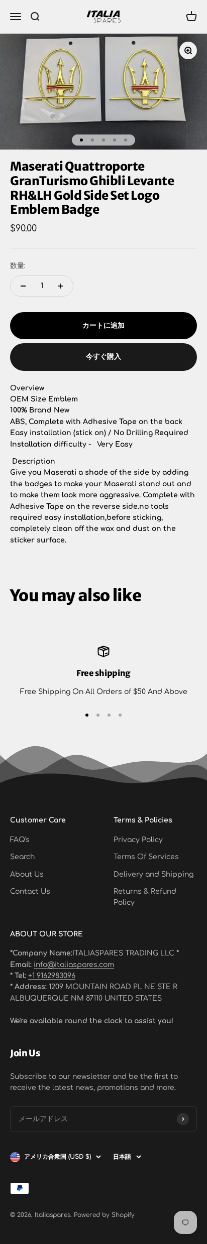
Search (22, 857)
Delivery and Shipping (153, 874)
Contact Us (30, 891)
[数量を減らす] (23, 286)
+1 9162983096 (51, 976)
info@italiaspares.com (74, 965)
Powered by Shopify (104, 1214)
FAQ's (20, 840)
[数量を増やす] (60, 286)
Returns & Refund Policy (145, 897)
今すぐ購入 (103, 356)
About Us (27, 874)
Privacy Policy (138, 840)
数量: (18, 265)
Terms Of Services (146, 857)
